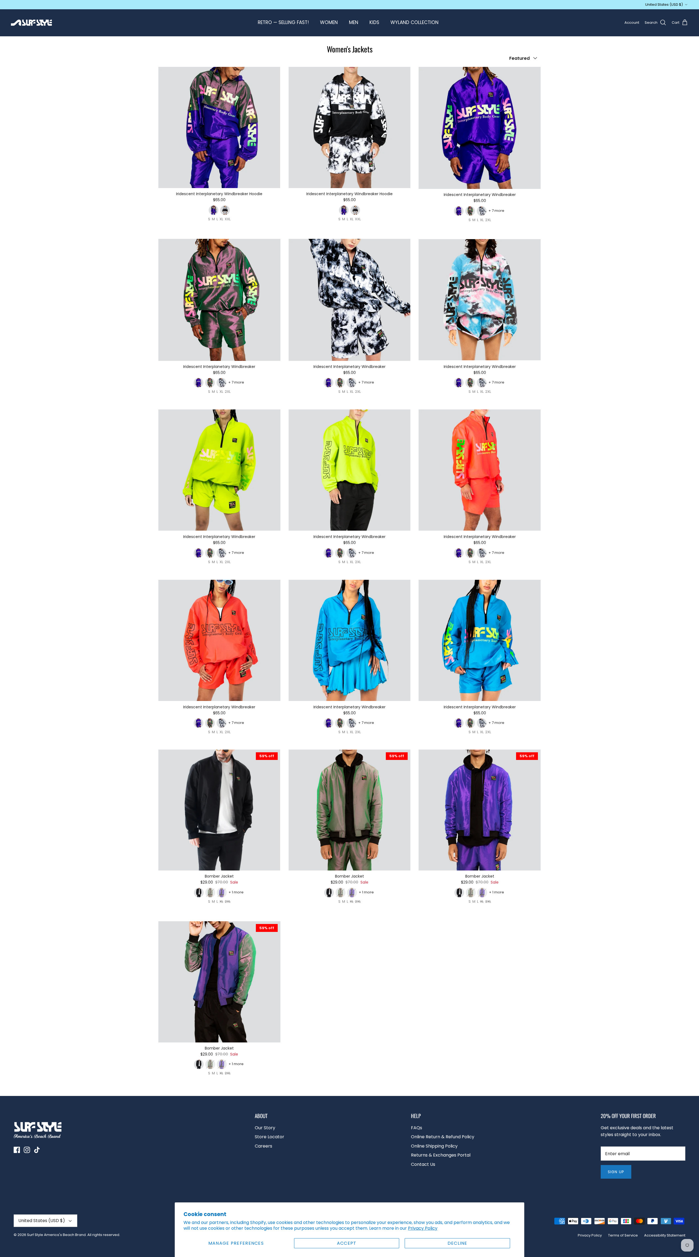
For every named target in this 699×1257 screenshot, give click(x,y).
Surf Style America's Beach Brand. (57, 1234)
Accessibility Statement (664, 1235)
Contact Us (423, 1164)
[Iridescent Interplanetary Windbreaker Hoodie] (219, 127)
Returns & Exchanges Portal (440, 1155)
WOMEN (329, 22)
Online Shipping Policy (434, 1146)
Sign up (616, 1172)
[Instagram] (27, 1150)
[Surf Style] (31, 23)
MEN (353, 22)
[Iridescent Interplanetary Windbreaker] (480, 128)
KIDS (374, 22)
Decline (457, 1243)
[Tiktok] (37, 1150)
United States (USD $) (664, 4)
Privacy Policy (422, 1228)
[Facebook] (17, 1150)
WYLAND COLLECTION (414, 22)
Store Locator (269, 1137)
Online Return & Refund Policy (442, 1137)
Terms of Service (623, 1235)
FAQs (416, 1128)
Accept (347, 1243)
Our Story (265, 1128)
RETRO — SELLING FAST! (283, 22)
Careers (263, 1146)
